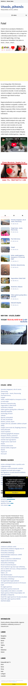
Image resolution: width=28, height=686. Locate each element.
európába (4, 499)
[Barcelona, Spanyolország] (5, 265)
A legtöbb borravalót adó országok (10, 470)
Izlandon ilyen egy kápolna (8, 439)
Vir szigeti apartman (6, 587)
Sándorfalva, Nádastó (16, 286)
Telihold (3, 415)
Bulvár (2, 640)
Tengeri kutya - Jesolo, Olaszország (17, 229)
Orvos (2, 669)
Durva (2, 667)
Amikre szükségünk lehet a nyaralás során (13, 464)
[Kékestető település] (5, 303)
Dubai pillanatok (5, 429)
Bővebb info (14, 681)
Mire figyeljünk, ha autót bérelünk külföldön (13, 472)
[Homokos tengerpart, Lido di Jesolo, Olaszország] (5, 220)
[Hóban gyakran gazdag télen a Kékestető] (5, 295)
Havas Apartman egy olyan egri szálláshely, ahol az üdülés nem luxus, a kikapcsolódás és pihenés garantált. (14, 569)
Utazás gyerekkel (5, 474)
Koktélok (3, 638)
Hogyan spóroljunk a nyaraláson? (10, 484)
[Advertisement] (14, 67)
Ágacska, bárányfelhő (7, 417)
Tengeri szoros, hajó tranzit (8, 441)
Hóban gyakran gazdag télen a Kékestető (12, 409)
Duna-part (4, 454)
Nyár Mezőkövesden (6, 575)
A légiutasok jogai (6, 466)
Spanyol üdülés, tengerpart (8, 447)
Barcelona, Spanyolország (18, 265)
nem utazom (4, 505)
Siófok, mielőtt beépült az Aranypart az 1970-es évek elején (18, 257)
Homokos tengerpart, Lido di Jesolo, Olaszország (18, 220)
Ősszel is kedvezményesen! (8, 565)
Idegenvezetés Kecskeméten (9, 561)
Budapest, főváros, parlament (9, 435)
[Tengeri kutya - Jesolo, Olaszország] (5, 228)
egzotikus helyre (5, 503)
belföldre (3, 497)
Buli (2, 647)
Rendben (14, 684)
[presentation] (5, 215)
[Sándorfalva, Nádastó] (5, 287)
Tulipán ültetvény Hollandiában (10, 437)
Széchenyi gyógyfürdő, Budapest (10, 433)
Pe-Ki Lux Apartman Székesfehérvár (11, 559)
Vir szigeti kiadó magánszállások (10, 581)
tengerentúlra (5, 501)
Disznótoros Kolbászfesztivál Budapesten (12, 577)
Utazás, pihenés (12, 7)
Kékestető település (16, 303)
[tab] (5, 215)
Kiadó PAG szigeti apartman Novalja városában (14, 597)
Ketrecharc (3, 650)
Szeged (13, 247)
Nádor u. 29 (4, 573)
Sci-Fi (2, 643)
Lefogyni (3, 673)
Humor (2, 652)
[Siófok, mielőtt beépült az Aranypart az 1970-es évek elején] (5, 256)
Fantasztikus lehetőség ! (7, 550)
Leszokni (3, 676)
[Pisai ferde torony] (5, 239)
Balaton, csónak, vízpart (7, 421)
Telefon (3, 645)
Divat (2, 664)
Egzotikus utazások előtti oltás (9, 476)
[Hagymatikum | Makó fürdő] (5, 278)
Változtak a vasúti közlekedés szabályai (12, 468)
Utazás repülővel (5, 431)
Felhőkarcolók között (7, 445)
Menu (15, 15)
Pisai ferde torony (15, 239)
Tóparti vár (4, 452)
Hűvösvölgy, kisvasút (7, 413)
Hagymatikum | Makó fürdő (18, 278)
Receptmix (3, 636)
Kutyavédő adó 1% (6, 662)
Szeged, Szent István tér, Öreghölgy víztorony (13, 427)
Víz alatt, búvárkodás (7, 419)
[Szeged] (5, 247)
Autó (2, 671)
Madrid (3, 443)
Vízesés (3, 450)
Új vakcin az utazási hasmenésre (10, 478)
